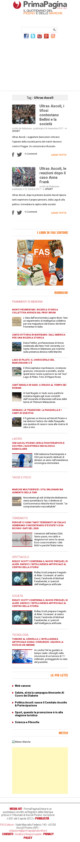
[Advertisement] (40, 64)
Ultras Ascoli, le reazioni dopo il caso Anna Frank (52, 175)
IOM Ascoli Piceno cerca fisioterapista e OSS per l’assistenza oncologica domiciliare (38, 446)
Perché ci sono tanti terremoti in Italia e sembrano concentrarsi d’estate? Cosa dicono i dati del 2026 (39, 525)
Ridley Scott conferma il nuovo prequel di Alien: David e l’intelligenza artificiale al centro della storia (40, 564)
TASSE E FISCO (21, 477)
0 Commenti (31, 154)
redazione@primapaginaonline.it (28, 830)
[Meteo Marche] (21, 741)
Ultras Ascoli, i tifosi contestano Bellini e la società (51, 115)
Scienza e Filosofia (27, 722)
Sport (16, 131)
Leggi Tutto (58, 155)
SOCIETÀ (17, 596)
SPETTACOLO (20, 557)
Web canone (23, 685)
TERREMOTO (20, 518)
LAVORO (17, 438)
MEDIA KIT (16, 809)
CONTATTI (7, 834)
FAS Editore (7, 824)
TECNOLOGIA (20, 634)
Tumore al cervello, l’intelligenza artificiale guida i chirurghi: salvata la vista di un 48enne (37, 642)
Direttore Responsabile (28, 834)
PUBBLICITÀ (42, 818)
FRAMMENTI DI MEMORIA (27, 301)
